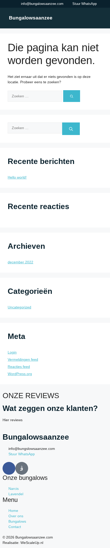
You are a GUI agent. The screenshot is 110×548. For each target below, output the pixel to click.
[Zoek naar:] (35, 96)
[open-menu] (98, 17)
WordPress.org (20, 374)
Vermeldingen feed (23, 359)
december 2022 (20, 262)
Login (12, 352)
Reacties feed (19, 367)
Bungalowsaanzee (30, 17)
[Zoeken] (71, 96)
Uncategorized (19, 307)
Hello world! (17, 177)
